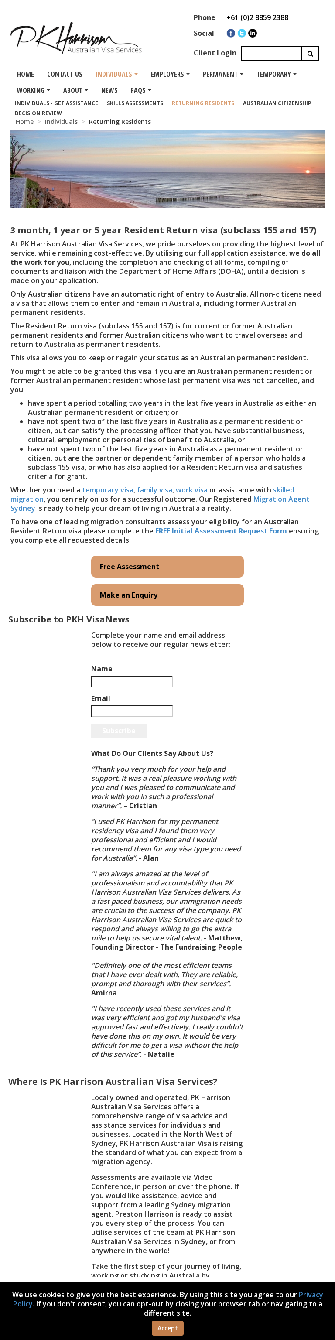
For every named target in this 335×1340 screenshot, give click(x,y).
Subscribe (119, 730)
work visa (192, 490)
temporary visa (107, 490)
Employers (167, 74)
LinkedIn (252, 33)
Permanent (220, 74)
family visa (154, 490)
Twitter (241, 33)
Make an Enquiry (128, 595)
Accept (167, 1328)
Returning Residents (203, 103)
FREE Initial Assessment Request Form (221, 531)
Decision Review (38, 113)
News (109, 90)
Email (100, 698)
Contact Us (64, 74)
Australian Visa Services (76, 60)
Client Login (215, 53)
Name (102, 668)
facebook (230, 33)
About (72, 90)
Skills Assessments (135, 103)
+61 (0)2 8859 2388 (257, 17)
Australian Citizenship (277, 103)
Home (25, 74)
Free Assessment (129, 566)
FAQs (138, 90)
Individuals (114, 74)
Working (30, 90)
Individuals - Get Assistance (56, 103)
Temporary (273, 74)
